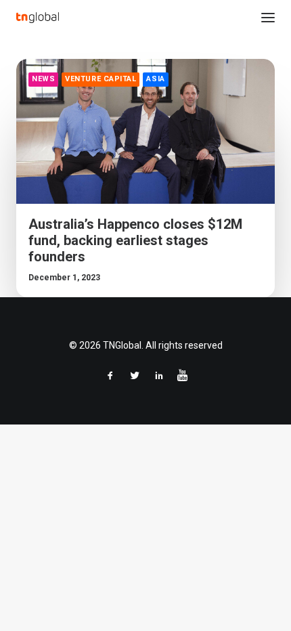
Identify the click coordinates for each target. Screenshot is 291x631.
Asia (155, 78)
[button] (268, 17)
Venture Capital (100, 78)
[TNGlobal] (37, 17)
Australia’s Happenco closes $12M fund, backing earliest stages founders (135, 240)
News (43, 78)
